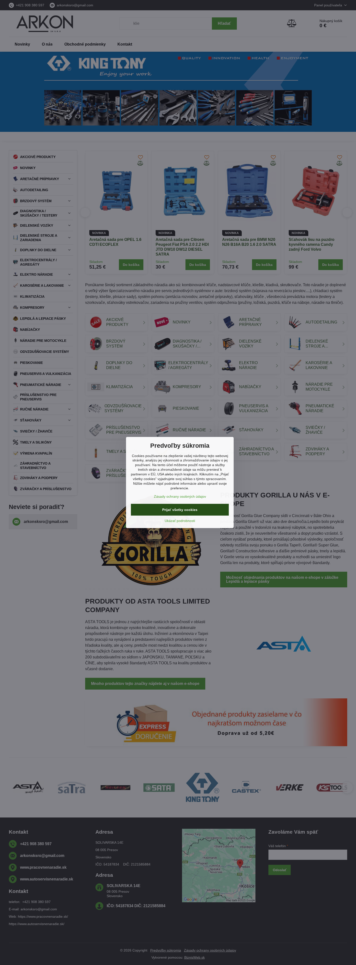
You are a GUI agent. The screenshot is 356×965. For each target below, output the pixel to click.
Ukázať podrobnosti (180, 521)
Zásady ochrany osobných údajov (180, 496)
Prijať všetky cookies (179, 510)
